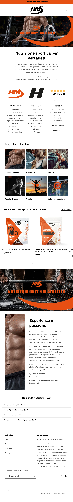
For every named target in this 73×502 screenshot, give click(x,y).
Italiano (10, 494)
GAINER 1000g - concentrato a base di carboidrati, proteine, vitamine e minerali (51, 250)
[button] (6, 10)
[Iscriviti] (34, 476)
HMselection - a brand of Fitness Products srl (56, 493)
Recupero (30, 172)
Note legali (8, 448)
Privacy (7, 453)
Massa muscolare (12, 172)
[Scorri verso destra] (41, 263)
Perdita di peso (11, 199)
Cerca (7, 439)
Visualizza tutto (66, 209)
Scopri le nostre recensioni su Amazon (58, 128)
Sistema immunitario (56, 199)
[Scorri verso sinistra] (32, 263)
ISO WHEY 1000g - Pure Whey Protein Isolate (16, 249)
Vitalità (29, 199)
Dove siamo (9, 444)
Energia (51, 172)
